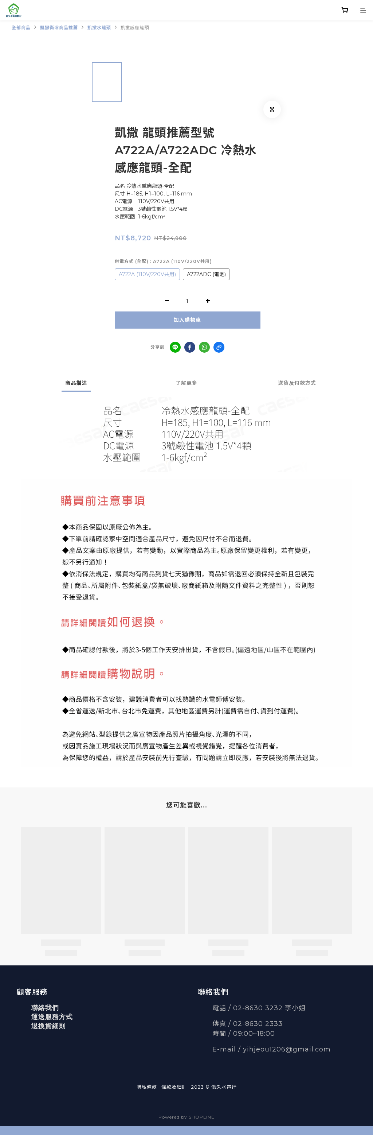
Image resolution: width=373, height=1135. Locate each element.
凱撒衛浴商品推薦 (59, 27)
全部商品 (21, 27)
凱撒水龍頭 (99, 27)
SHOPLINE (202, 1117)
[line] (175, 347)
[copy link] (218, 347)
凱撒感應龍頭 (135, 27)
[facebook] (189, 347)
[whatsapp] (204, 347)
